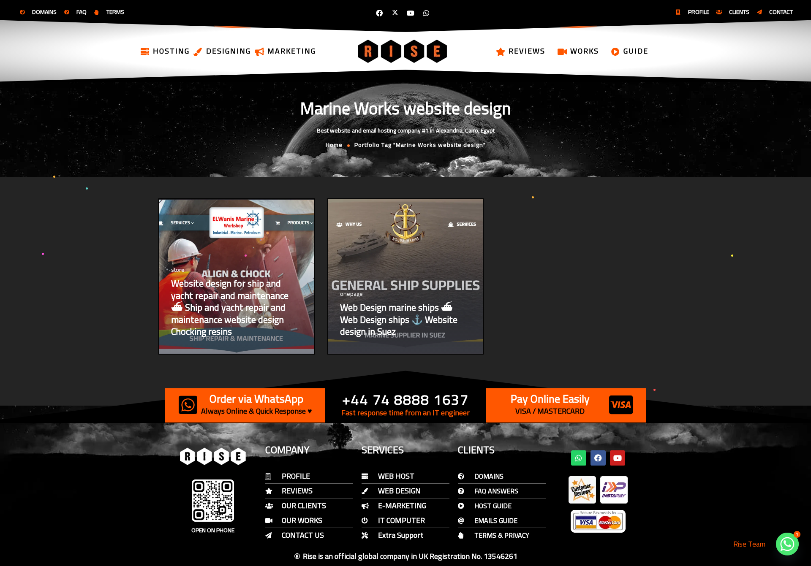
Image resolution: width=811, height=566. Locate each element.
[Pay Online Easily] (620, 404)
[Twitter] (395, 13)
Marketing (291, 51)
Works (584, 51)
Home (334, 144)
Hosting (171, 51)
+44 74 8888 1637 (405, 399)
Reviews (527, 51)
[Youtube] (410, 13)
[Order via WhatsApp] (188, 404)
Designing (228, 51)
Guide (635, 51)
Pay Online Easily (550, 398)
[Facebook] (379, 13)
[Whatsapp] (426, 13)
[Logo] (403, 51)
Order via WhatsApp (256, 398)
